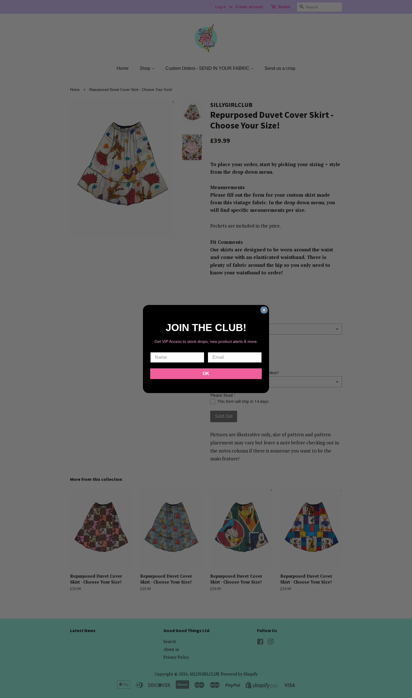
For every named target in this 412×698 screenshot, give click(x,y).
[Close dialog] (264, 310)
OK (206, 373)
